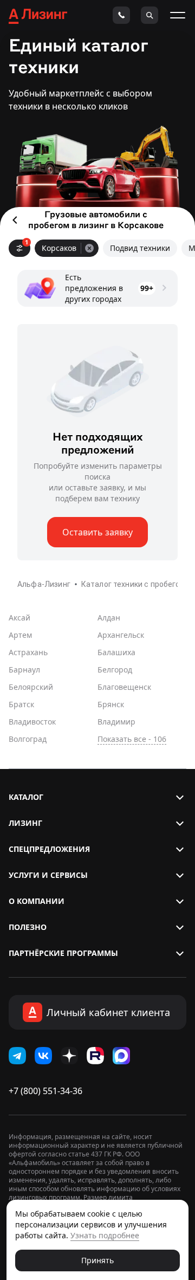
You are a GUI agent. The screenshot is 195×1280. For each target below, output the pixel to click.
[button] (97, 797)
